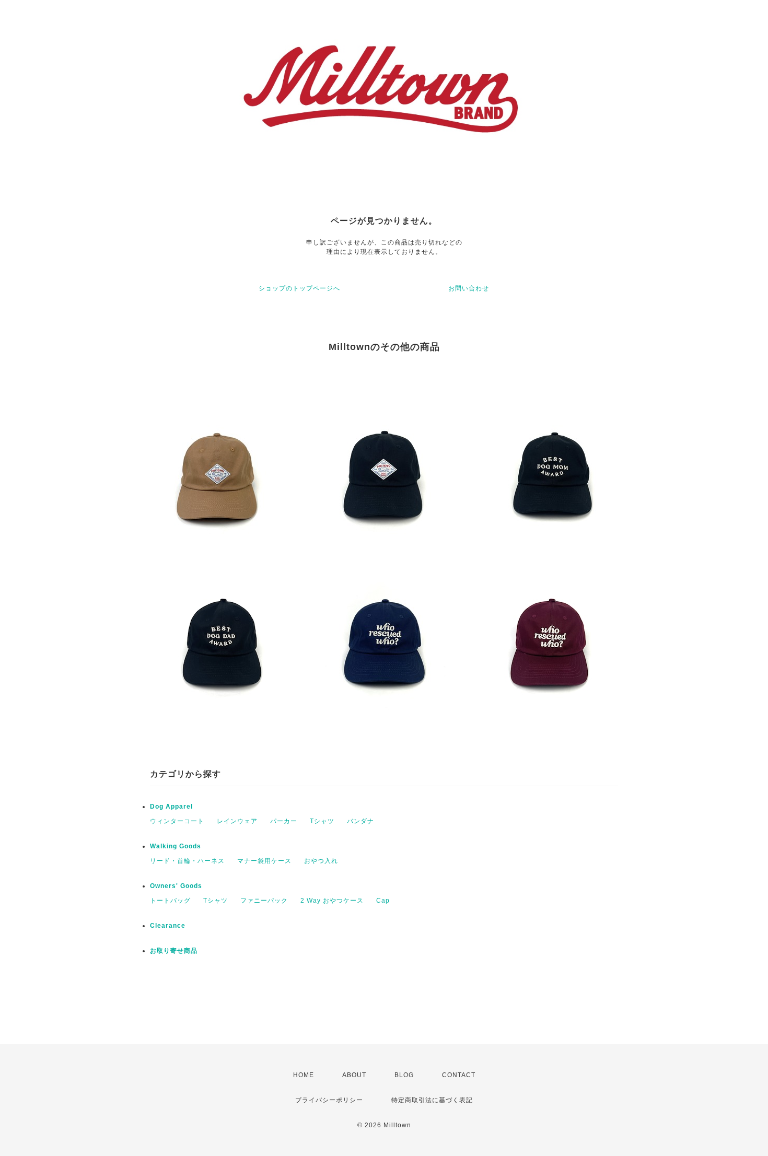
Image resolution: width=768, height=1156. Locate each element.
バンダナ (360, 821)
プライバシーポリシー (329, 1100)
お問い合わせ (468, 288)
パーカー (283, 821)
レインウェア (237, 821)
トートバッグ (170, 900)
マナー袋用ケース (264, 861)
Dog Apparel (171, 806)
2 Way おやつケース (332, 900)
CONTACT (458, 1075)
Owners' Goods (176, 886)
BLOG (404, 1075)
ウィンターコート (177, 821)
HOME (303, 1075)
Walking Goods (175, 846)
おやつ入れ (321, 861)
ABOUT (354, 1075)
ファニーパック (264, 900)
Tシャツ (322, 821)
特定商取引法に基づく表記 (432, 1100)
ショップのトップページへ (299, 288)
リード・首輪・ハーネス (187, 861)
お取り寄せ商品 (173, 950)
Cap (383, 900)
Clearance (167, 925)
